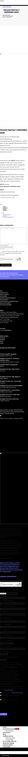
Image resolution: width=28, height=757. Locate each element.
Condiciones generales (9, 413)
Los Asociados (3, 296)
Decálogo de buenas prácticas (7, 297)
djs (3, 213)
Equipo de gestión (4, 294)
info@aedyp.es (7, 330)
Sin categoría (7, 6)
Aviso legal (11, 409)
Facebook (5, 207)
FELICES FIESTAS (6, 214)
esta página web (9, 690)
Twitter (4, 209)
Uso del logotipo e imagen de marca (9, 301)
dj (3, 212)
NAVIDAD (5, 216)
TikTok (1, 341)
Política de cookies (4, 409)
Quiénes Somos (4, 292)
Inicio (1, 291)
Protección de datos (18, 409)
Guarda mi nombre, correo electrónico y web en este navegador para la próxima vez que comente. (12, 253)
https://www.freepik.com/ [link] (7, 197)
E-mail (4, 206)
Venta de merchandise (6, 304)
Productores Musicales (8, 217)
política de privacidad (17, 692)
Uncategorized (7, 7)
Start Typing (6, 749)
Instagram (2, 339)
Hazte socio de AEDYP (5, 303)
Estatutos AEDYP (4, 299)
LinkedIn (5, 210)
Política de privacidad (5, 411)
